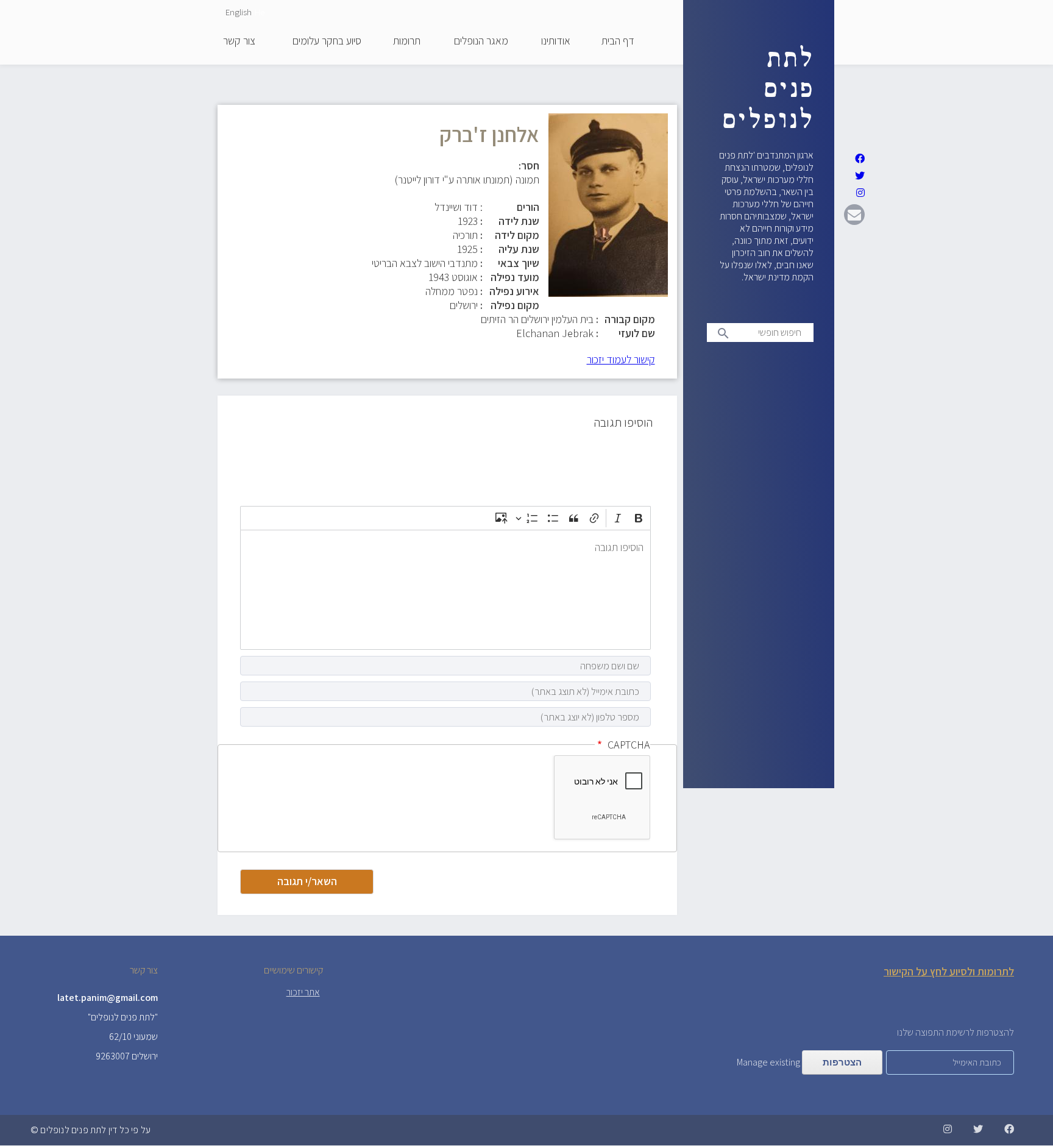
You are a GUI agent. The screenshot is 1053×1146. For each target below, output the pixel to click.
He (259, 12)
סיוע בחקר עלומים (326, 41)
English (238, 12)
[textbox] (445, 590)
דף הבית (617, 41)
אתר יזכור (303, 992)
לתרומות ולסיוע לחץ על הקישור (949, 971)
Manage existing (768, 1062)
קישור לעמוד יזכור (621, 359)
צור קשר (239, 41)
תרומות (406, 41)
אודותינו (555, 41)
